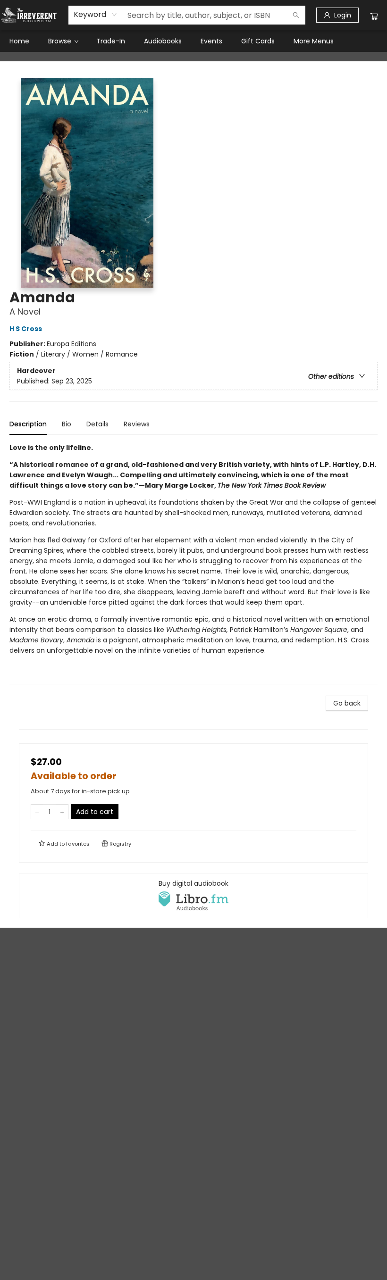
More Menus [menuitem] (314, 41)
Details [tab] (97, 424)
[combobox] (95, 15)
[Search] (295, 15)
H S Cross (25, 328)
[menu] (193, 41)
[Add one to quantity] (62, 811)
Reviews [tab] (137, 424)
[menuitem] (19, 41)
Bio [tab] (66, 424)
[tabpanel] (193, 563)
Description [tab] (28, 424)
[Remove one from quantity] (37, 811)
